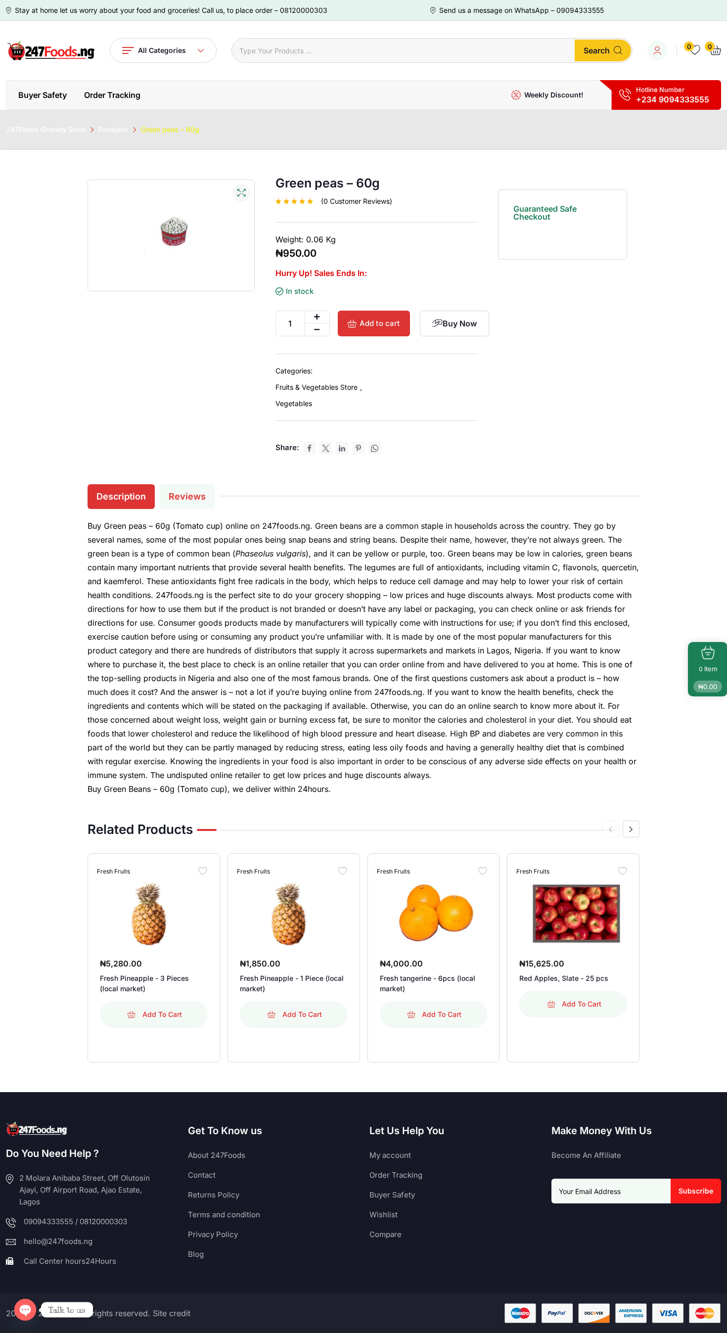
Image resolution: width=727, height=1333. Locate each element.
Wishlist (383, 1214)
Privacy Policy (213, 1234)
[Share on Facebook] (309, 448)
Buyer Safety (42, 95)
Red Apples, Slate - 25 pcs (563, 978)
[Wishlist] (203, 870)
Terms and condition (224, 1214)
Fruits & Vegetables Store (316, 387)
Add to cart (380, 323)
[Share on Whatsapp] (374, 448)
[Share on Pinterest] (358, 448)
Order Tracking (112, 95)
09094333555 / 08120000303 (75, 1221)
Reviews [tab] (187, 496)
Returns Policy (213, 1194)
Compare (385, 1234)
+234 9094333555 (672, 99)
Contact (202, 1175)
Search (597, 50)
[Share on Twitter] (325, 448)
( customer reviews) (356, 201)
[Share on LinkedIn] (342, 448)
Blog (196, 1254)
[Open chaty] (25, 1310)
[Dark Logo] (50, 50)
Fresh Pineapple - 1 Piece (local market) (292, 983)
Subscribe (696, 1191)
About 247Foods (216, 1155)
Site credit (171, 1313)
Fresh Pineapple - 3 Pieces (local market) (144, 983)
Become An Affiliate (586, 1155)
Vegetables (293, 403)
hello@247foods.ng (58, 1241)
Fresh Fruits (113, 871)
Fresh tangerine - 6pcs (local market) (427, 983)
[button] (631, 829)
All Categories (162, 50)
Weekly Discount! (554, 95)
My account (390, 1155)
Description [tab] (121, 496)
